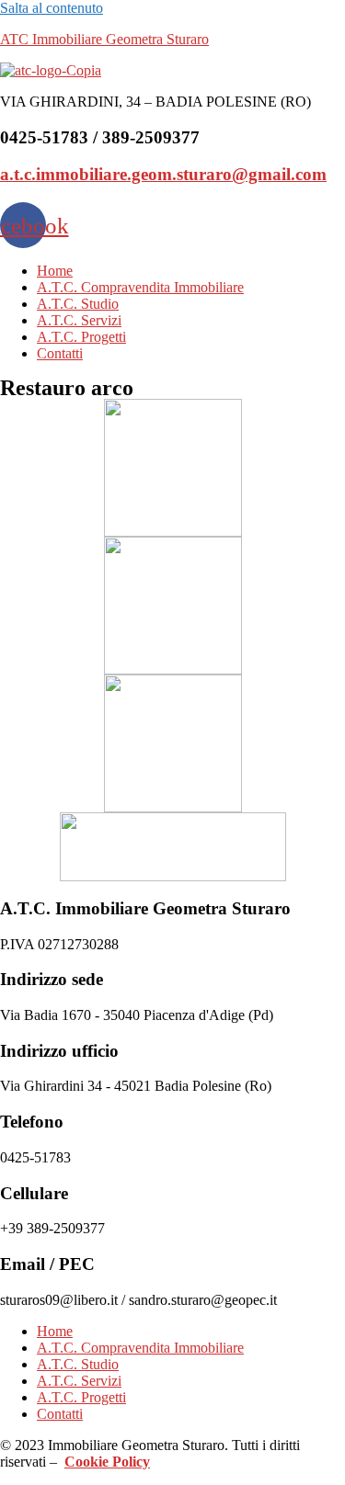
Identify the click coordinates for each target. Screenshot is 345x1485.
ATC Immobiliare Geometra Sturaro (104, 39)
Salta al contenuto (51, 8)
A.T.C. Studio (78, 304)
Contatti (60, 353)
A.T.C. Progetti (81, 337)
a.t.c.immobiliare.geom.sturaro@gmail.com (163, 174)
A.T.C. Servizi (79, 320)
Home (55, 270)
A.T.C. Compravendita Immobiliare (140, 287)
